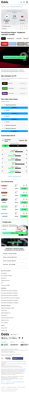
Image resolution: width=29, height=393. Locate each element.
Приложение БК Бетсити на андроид (9, 295)
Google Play (13, 338)
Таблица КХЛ (4, 328)
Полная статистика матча (14, 176)
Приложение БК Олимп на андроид (9, 290)
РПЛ (2, 282)
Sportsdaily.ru (4, 344)
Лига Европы (4, 273)
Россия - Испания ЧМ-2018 (9, 260)
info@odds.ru (15, 349)
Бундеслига (3, 278)
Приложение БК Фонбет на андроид (9, 293)
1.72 (24, 229)
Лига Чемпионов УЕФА (6, 275)
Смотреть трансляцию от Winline (21, 44)
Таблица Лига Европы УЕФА (7, 308)
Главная (3, 6)
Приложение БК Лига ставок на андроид (10, 298)
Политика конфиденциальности (7, 383)
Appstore (4, 338)
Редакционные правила (11, 387)
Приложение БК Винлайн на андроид (9, 300)
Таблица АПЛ (4, 315)
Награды (25, 344)
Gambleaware (17, 358)
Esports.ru (14, 344)
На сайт (24, 188)
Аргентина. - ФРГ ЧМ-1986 (9, 264)
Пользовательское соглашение (11, 389)
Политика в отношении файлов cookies (8, 390)
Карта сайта (8, 381)
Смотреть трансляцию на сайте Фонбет (14, 57)
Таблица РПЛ (4, 310)
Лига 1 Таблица (4, 322)
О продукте (3, 387)
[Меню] (27, 2)
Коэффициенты (10, 38)
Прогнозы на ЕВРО (5, 285)
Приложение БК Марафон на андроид (9, 302)
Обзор (3, 38)
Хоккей (7, 6)
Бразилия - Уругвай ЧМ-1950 (9, 253)
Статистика (18, 38)
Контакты (3, 381)
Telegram (22, 338)
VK (19, 338)
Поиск (24, 2)
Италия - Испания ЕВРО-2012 (10, 257)
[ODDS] (4, 2)
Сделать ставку (14, 233)
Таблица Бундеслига (5, 313)
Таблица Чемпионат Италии (7, 317)
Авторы (2, 389)
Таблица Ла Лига (5, 320)
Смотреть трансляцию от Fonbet (4, 44)
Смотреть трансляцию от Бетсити (13, 44)
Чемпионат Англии (5, 280)
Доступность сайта (21, 387)
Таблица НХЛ (4, 330)
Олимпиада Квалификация (16, 6)
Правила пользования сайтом (18, 381)
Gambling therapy (7, 358)
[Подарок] (21, 2)
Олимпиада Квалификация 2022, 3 (14, 11)
